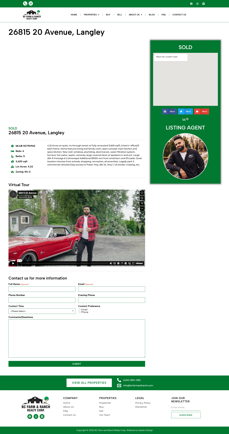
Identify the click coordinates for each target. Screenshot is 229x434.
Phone (84, 312)
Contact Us (179, 14)
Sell (119, 14)
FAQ (164, 14)
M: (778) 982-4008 (185, 154)
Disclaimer (141, 407)
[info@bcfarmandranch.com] (119, 385)
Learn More (185, 162)
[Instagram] (197, 3)
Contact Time (16, 306)
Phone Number (16, 295)
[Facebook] (191, 3)
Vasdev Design (145, 430)
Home (74, 14)
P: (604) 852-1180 (185, 153)
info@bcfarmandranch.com (138, 385)
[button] (169, 111)
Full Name (18, 284)
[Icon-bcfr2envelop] (31, 3)
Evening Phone (86, 295)
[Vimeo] (203, 3)
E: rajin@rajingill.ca (186, 156)
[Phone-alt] (25, 3)
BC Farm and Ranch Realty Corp (110, 430)
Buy (108, 14)
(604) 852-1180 (131, 380)
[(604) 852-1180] (119, 380)
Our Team (104, 415)
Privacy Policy (143, 403)
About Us (134, 14)
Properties (90, 14)
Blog (152, 14)
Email (85, 284)
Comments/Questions (20, 317)
